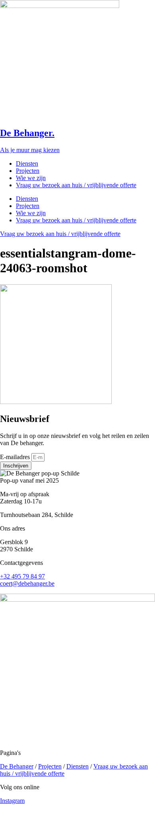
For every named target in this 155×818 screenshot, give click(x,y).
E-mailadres (15, 457)
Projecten (27, 170)
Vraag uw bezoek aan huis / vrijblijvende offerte (76, 185)
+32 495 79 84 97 (22, 576)
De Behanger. (27, 133)
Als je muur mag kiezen (30, 150)
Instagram (12, 800)
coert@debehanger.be (27, 583)
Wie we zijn (31, 177)
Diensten (27, 163)
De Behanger (16, 766)
